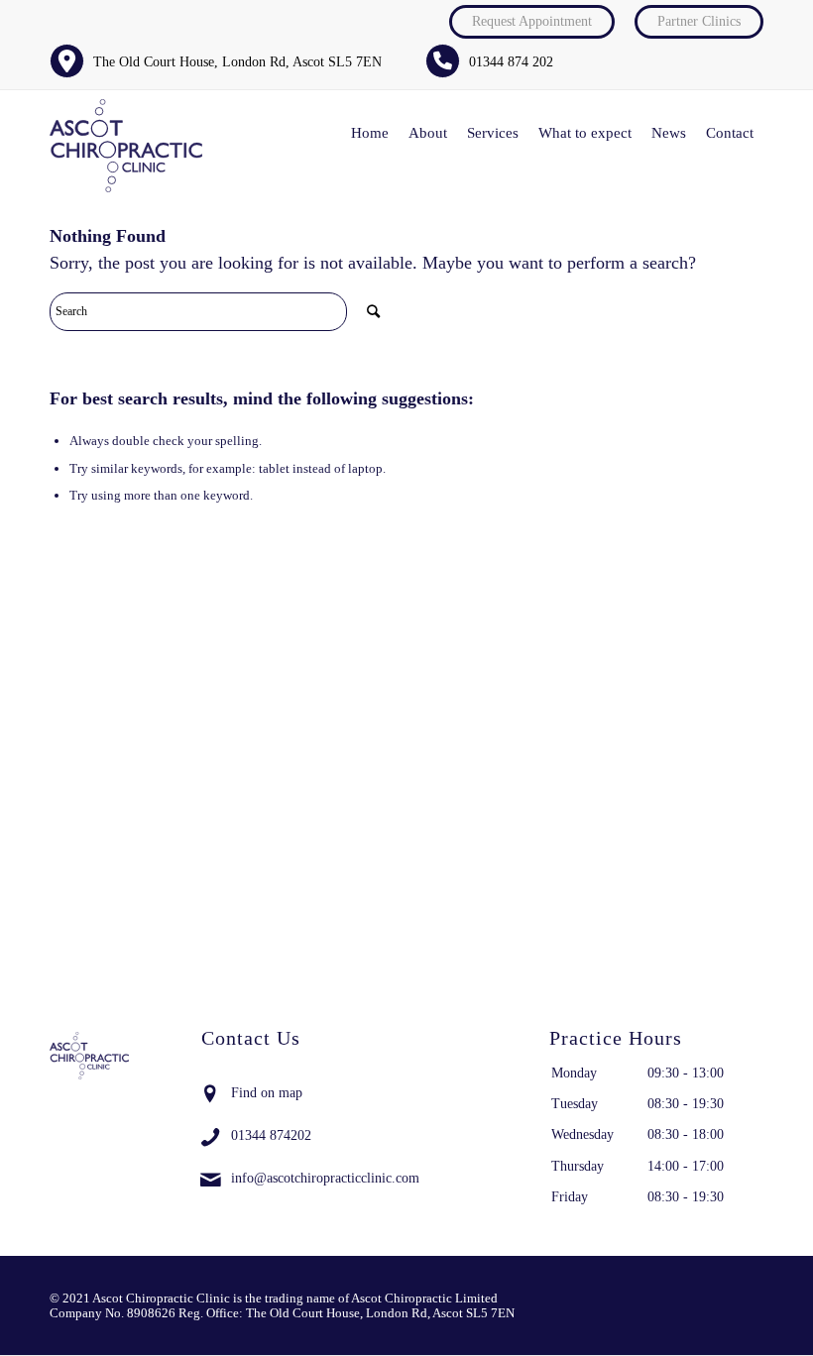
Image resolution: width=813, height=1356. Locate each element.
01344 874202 (271, 1135)
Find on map (266, 1092)
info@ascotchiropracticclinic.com (325, 1178)
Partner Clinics (699, 21)
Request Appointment (532, 21)
